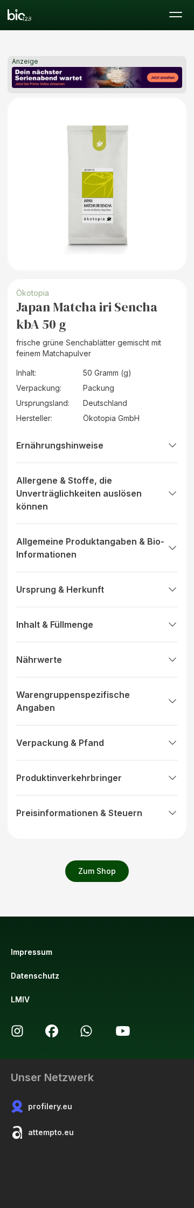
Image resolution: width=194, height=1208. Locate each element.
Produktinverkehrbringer (69, 777)
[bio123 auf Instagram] (17, 1030)
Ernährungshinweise (59, 445)
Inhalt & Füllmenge (54, 624)
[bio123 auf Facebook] (51, 1030)
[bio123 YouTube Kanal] (122, 1030)
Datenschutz (35, 975)
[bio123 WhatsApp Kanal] (86, 1030)
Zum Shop (97, 871)
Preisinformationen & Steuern (79, 812)
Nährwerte (39, 659)
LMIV (20, 999)
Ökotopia (33, 292)
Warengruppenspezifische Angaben (73, 701)
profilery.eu (50, 1106)
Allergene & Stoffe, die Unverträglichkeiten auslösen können (79, 493)
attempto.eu (51, 1132)
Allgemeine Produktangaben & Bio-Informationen (90, 548)
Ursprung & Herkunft (60, 589)
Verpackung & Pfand (60, 742)
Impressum (31, 951)
